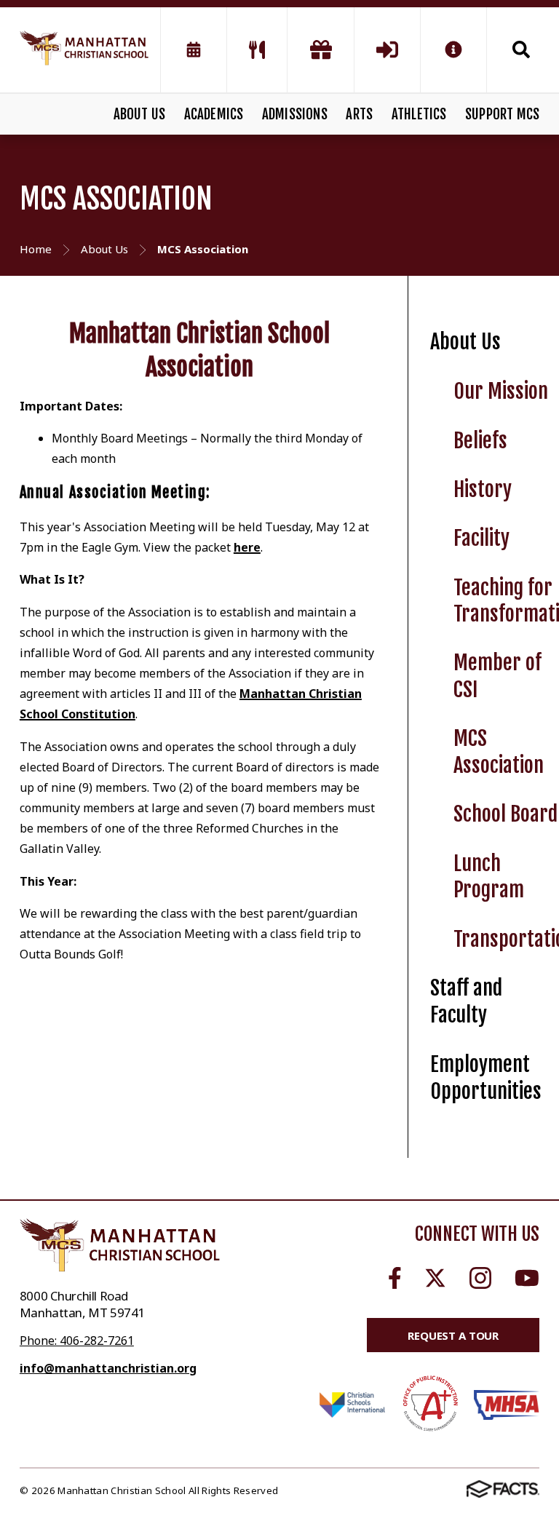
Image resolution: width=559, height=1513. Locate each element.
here (247, 547)
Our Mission (500, 391)
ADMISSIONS (295, 114)
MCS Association (498, 752)
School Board (505, 814)
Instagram (480, 1278)
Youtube (527, 1278)
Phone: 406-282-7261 (77, 1341)
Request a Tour (453, 1335)
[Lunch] (257, 49)
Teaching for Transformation (505, 601)
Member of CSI (497, 676)
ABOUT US (140, 114)
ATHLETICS (419, 114)
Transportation (505, 939)
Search (513, 49)
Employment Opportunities (486, 1078)
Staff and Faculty (466, 1001)
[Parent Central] (387, 49)
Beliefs (480, 440)
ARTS (359, 114)
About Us (465, 341)
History (482, 489)
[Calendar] (193, 49)
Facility (481, 538)
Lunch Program (488, 877)
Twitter (435, 1278)
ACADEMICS (214, 114)
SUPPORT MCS (502, 114)
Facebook (395, 1278)
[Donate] (320, 49)
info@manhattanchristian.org (108, 1368)
